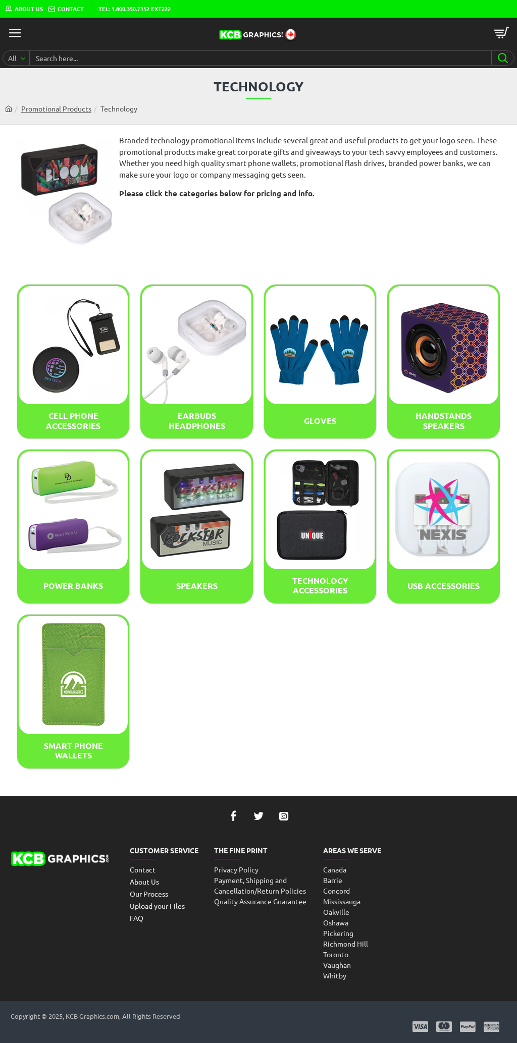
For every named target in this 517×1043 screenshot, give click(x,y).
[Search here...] (502, 58)
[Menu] (15, 33)
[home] (8, 108)
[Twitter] (258, 816)
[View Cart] (502, 33)
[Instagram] (284, 816)
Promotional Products (56, 108)
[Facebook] (233, 816)
